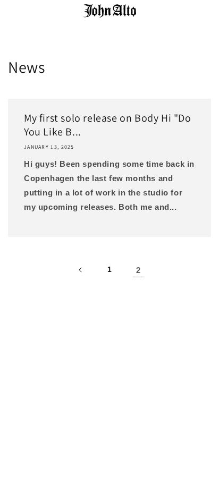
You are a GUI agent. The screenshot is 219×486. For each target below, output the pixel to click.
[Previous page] (80, 270)
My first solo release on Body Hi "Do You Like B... (107, 125)
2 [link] (138, 270)
